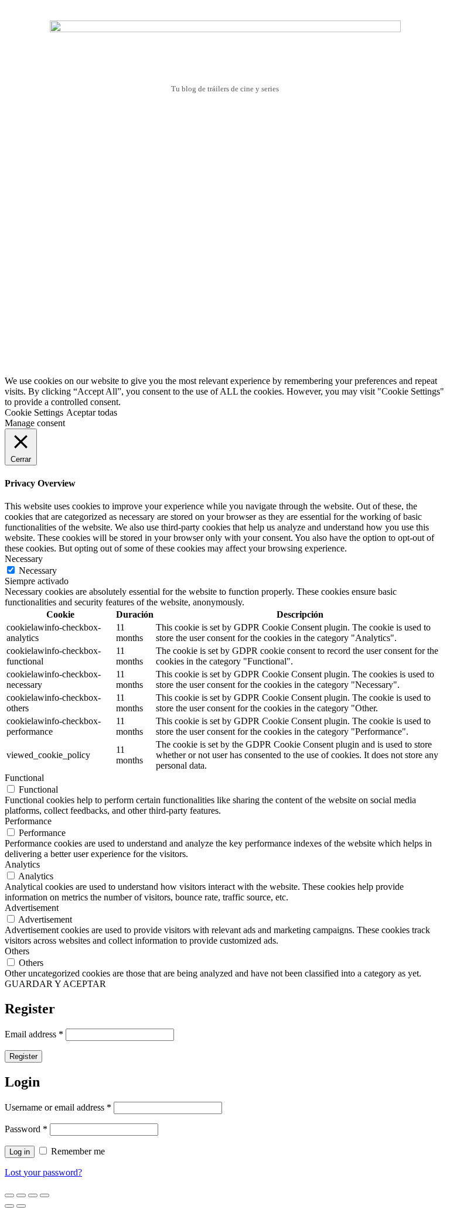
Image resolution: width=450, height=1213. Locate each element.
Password (26, 1129)
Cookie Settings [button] (34, 412)
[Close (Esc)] (9, 1195)
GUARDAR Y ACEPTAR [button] (55, 984)
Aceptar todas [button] (91, 412)
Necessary (38, 570)
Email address (34, 1034)
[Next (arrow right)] (21, 1206)
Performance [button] (28, 821)
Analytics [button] (22, 864)
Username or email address (58, 1107)
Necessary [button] (24, 559)
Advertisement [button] (32, 908)
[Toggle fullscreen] (33, 1195)
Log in (19, 1151)
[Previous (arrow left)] (9, 1206)
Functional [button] (24, 778)
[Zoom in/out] (44, 1195)
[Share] (21, 1195)
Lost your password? (43, 1172)
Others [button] (17, 951)
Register (23, 1056)
